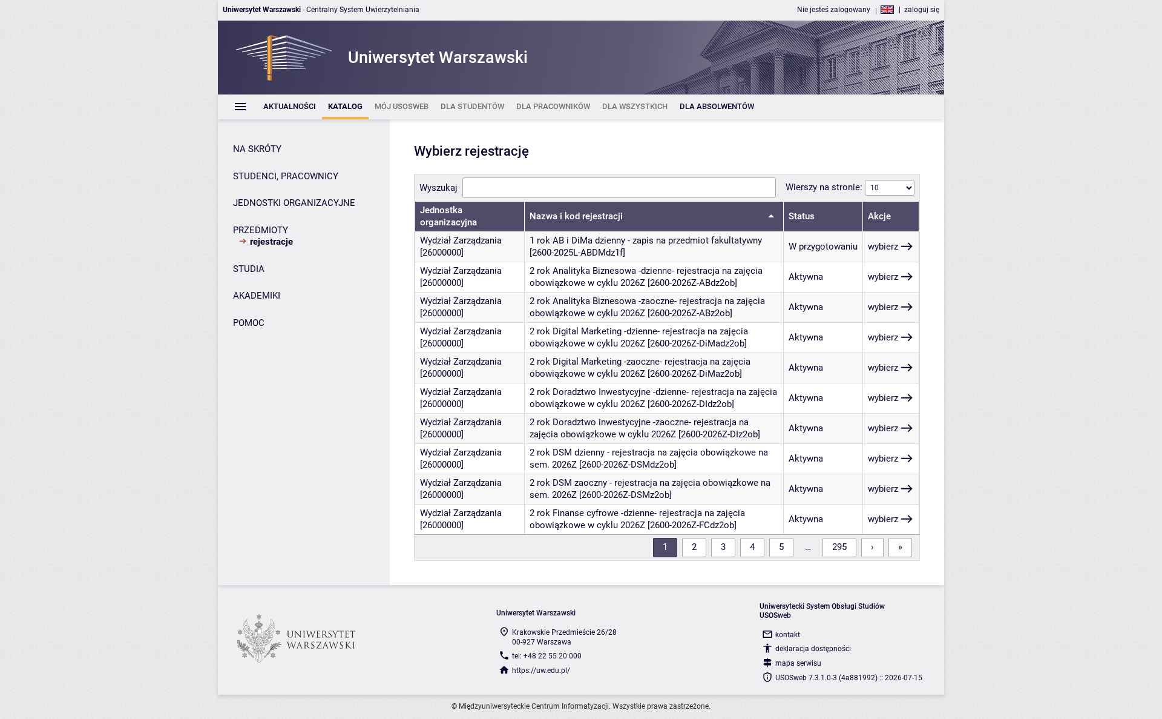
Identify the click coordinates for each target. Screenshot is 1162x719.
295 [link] (839, 547)
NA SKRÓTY (257, 149)
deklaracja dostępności (813, 648)
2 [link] (694, 547)
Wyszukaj (438, 187)
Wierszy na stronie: (825, 187)
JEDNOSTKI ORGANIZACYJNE (294, 202)
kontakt (787, 635)
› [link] (872, 547)
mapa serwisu (798, 663)
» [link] (900, 547)
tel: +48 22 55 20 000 (547, 656)
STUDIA (248, 268)
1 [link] (665, 547)
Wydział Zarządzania (461, 240)
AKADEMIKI (256, 295)
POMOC (248, 322)
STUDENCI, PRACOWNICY (285, 176)
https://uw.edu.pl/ (541, 670)
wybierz (883, 246)
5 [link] (781, 547)
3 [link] (723, 547)
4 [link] (752, 547)
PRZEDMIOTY (260, 230)
